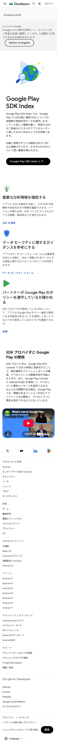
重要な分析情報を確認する (24, 197)
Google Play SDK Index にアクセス (30, 161)
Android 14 (7, 593)
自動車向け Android (11, 560)
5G (3, 533)
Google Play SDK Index (22, 102)
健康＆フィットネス (12, 518)
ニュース (6, 486)
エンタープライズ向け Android (17, 471)
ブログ (5, 491)
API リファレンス (10, 630)
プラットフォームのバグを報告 (17, 653)
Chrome (6, 692)
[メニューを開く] (5, 3)
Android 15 (7, 588)
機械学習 (6, 513)
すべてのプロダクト (11, 706)
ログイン (49, 3)
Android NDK (8, 640)
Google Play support (12, 662)
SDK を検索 (9, 223)
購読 (47, 729)
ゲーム (5, 509)
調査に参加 (7, 667)
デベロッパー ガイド (12, 625)
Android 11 (7, 607)
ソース (5, 481)
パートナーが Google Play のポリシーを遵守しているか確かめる (27, 297)
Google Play (12, 15)
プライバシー (8, 528)
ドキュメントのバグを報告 (15, 657)
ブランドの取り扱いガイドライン (20, 722)
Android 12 (7, 603)
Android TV (7, 565)
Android (6, 467)
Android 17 (7, 578)
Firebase (6, 696)
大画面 (5, 546)
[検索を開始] (34, 3)
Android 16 (7, 583)
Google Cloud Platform (13, 701)
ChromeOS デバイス (12, 556)
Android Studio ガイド (13, 620)
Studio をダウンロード (13, 635)
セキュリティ (8, 476)
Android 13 (7, 598)
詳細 (4, 331)
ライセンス (23, 717)
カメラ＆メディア (10, 523)
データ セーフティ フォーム (18, 273)
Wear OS (6, 551)
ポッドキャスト (9, 496)
